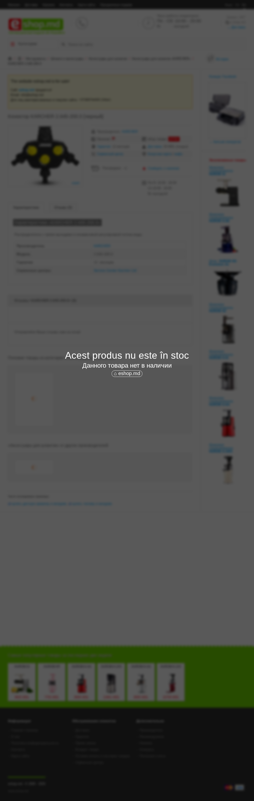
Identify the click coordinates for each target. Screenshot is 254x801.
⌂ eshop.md (127, 373)
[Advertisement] (127, 415)
